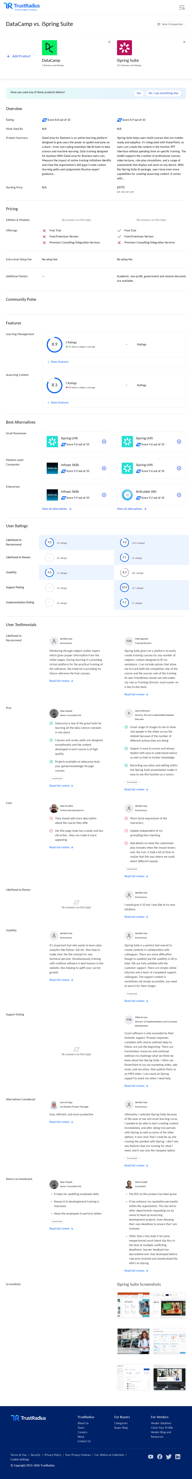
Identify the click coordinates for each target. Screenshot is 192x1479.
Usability (11, 572)
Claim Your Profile (162, 1427)
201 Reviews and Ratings (129, 65)
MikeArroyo (141, 1017)
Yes (139, 93)
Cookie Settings (19, 1459)
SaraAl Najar (66, 1102)
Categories (121, 1423)
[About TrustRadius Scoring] (44, 120)
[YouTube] (151, 1457)
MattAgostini (141, 639)
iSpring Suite (128, 61)
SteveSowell (141, 1182)
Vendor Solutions (161, 1423)
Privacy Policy (52, 1455)
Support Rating (15, 587)
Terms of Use (18, 1455)
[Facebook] (160, 1457)
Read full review (59, 681)
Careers (82, 1432)
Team (81, 1427)
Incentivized (57, 779)
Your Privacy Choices (77, 1455)
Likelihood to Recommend (13, 542)
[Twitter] (169, 1457)
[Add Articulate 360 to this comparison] (179, 495)
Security (35, 1455)
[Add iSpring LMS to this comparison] (104, 441)
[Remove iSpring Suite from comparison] (184, 42)
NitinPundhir (66, 806)
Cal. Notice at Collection (109, 1455)
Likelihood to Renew (18, 557)
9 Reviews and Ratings (53, 65)
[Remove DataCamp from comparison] (109, 42)
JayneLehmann (142, 711)
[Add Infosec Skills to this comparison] (104, 468)
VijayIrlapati (66, 711)
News (81, 1436)
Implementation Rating (20, 602)
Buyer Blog (121, 1427)
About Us (83, 1423)
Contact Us (84, 1441)
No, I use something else (163, 93)
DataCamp (51, 61)
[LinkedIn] (178, 1457)
